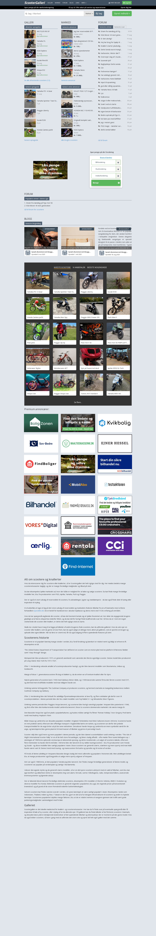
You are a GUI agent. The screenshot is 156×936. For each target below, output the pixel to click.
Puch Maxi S (112, 317)
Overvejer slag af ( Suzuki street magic (111, 57)
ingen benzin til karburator (111, 111)
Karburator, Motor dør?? (110, 53)
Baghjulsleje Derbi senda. (111, 64)
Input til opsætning (108, 82)
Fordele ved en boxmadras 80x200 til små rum (116, 248)
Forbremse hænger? (109, 71)
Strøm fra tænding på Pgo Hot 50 (111, 31)
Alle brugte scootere (69, 140)
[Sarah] (27, 252)
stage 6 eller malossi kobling (111, 100)
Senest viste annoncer (71, 87)
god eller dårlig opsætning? (111, 86)
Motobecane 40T (61, 368)
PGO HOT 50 (86, 343)
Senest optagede (32, 87)
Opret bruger (115, 3)
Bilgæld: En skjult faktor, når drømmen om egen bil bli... (46, 248)
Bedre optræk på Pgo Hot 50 (111, 115)
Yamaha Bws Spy (60, 317)
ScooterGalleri (34, 2)
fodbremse (105, 97)
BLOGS (28, 218)
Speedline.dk (39, 611)
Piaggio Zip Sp (59, 343)
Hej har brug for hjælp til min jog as (111, 42)
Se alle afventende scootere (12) (37, 80)
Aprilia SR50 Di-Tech (116, 368)
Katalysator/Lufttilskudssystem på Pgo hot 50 (111, 108)
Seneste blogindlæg (33, 223)
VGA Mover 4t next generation (111, 35)
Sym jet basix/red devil (90, 368)
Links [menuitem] (77, 3)
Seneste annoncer (69, 27)
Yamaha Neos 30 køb (109, 89)
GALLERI (29, 22)
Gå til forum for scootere (34, 209)
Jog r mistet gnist (107, 122)
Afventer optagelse (33, 27)
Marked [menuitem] (57, 3)
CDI (102, 68)
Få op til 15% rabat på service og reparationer (87, 7)
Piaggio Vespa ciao (61, 393)
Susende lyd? (106, 60)
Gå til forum (102, 140)
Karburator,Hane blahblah (111, 79)
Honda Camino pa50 (35, 317)
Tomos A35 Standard (89, 393)
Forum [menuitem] (65, 3)
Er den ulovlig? (106, 38)
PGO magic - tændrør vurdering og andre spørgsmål (111, 126)
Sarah (33, 252)
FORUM (102, 22)
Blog (71, 3)
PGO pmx (31, 343)
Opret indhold (121, 13)
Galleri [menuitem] (50, 3)
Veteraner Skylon (34, 368)
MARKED (66, 22)
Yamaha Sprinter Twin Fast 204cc (67, 292)
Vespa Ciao (31, 393)
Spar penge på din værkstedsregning (39, 7)
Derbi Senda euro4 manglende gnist (111, 49)
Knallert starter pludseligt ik (111, 46)
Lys (102, 93)
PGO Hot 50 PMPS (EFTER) (119, 343)
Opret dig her (126, 7)
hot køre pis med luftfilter (111, 119)
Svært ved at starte (108, 104)
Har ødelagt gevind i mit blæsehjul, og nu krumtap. (111, 75)
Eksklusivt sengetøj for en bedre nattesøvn (78, 248)
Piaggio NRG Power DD (90, 317)
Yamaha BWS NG (114, 393)
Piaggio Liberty (87, 292)
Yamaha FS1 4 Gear (34, 292)
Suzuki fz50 (112, 292)
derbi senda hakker (108, 130)
